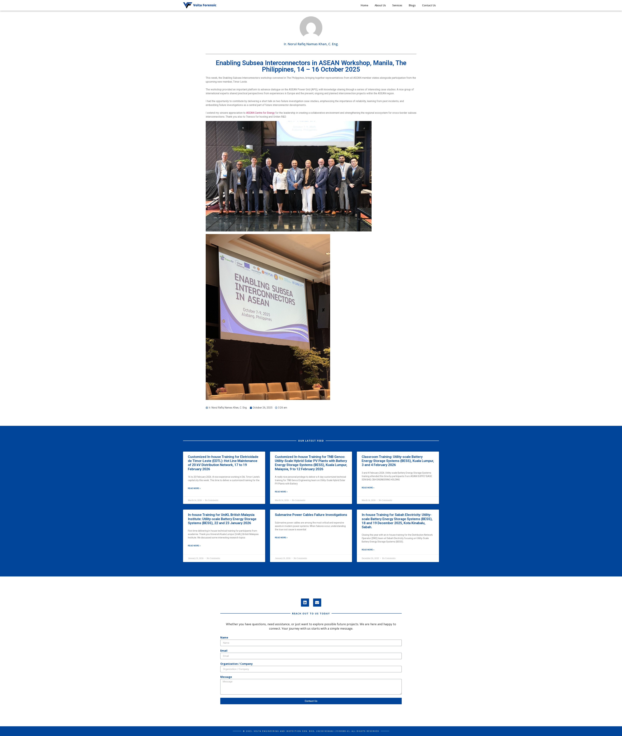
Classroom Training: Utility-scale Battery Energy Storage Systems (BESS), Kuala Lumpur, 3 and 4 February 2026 (398, 461)
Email (223, 650)
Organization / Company (236, 664)
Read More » (194, 488)
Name (224, 637)
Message (226, 677)
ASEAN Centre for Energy (260, 112)
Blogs (412, 5)
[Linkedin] (305, 602)
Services (397, 5)
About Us (380, 5)
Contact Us (429, 5)
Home (364, 5)
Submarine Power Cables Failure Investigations (311, 515)
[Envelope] (317, 602)
